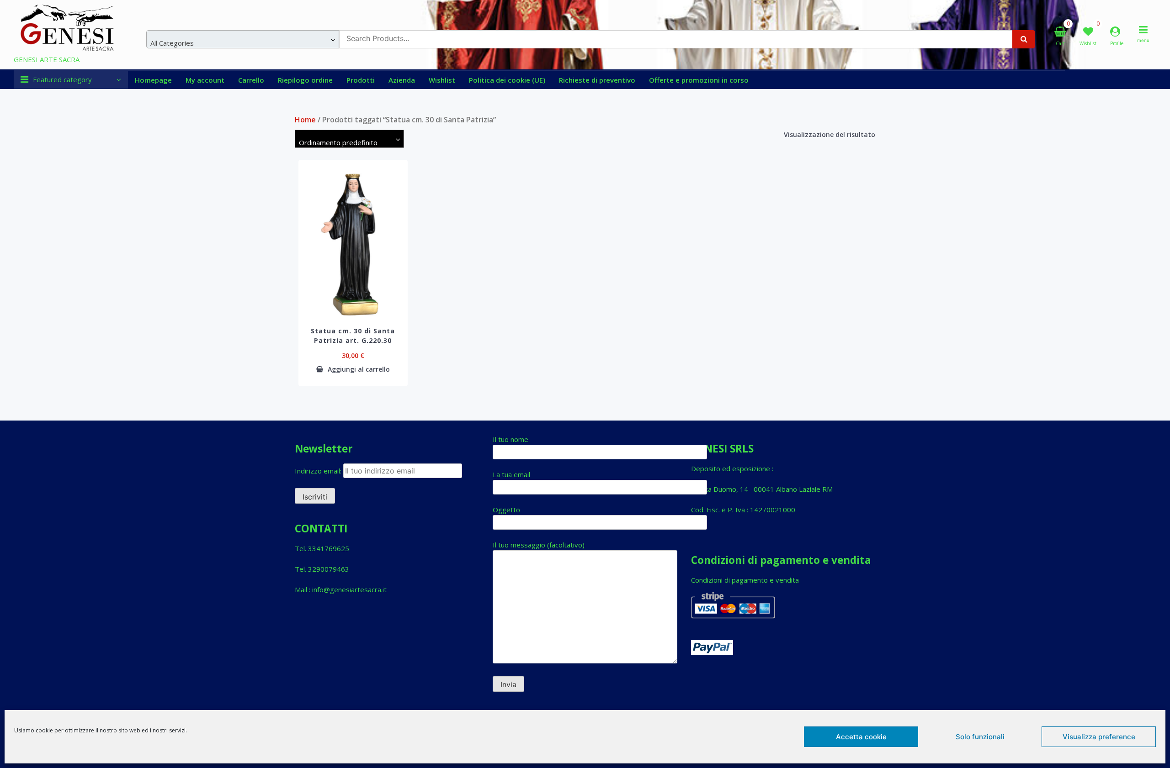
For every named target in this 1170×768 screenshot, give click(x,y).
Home (305, 120)
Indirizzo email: (319, 470)
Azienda (401, 79)
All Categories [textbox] (172, 42)
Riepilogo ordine (305, 79)
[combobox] (242, 39)
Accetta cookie (861, 736)
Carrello (251, 79)
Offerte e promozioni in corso (699, 79)
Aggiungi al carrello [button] (359, 369)
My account (205, 79)
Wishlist (442, 79)
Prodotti (360, 79)
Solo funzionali (980, 736)
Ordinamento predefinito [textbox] (338, 142)
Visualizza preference (1099, 736)
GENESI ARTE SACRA (47, 59)
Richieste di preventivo (597, 79)
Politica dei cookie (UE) (507, 79)
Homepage (153, 79)
